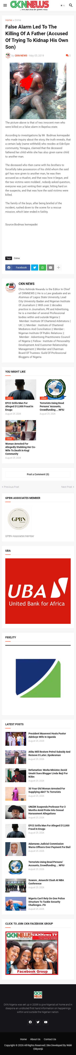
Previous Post (11, 486)
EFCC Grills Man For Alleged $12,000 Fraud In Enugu (19, 406)
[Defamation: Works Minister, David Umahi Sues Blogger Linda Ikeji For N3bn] (15, 775)
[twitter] (38, 1022)
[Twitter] (34, 268)
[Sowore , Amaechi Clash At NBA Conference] (15, 885)
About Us (35, 1039)
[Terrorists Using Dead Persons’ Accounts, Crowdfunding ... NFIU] (15, 867)
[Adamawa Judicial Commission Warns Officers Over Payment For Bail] (15, 849)
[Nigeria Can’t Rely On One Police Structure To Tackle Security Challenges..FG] (15, 904)
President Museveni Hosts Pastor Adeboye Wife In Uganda (47, 735)
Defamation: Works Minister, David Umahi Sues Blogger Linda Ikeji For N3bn (48, 773)
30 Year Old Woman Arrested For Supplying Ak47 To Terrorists (46, 790)
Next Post (66, 486)
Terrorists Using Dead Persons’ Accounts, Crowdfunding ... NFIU (52, 406)
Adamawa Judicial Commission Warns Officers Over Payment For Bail (49, 845)
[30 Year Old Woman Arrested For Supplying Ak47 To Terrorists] (15, 794)
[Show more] (58, 268)
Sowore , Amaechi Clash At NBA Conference (46, 882)
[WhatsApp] (42, 268)
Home (8, 20)
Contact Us (50, 1039)
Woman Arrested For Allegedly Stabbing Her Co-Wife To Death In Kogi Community (20, 448)
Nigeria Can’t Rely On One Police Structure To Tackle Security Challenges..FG (46, 902)
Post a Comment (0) (38, 474)
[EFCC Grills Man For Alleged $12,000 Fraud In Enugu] (15, 831)
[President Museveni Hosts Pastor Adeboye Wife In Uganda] (15, 739)
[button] (5, 5)
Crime (18, 20)
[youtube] (46, 1022)
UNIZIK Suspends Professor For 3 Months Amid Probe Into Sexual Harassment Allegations (47, 810)
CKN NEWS (26, 284)
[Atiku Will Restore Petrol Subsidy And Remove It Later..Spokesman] (15, 757)
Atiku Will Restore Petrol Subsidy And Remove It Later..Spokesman (49, 753)
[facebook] (30, 1022)
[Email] (50, 268)
